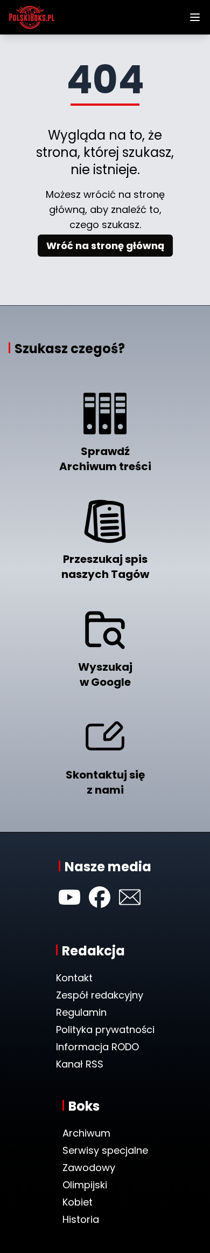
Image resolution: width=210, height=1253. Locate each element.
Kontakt (74, 978)
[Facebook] (99, 897)
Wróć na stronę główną (105, 245)
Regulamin (81, 1012)
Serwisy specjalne (105, 1150)
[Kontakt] (130, 897)
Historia (80, 1219)
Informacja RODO (97, 1047)
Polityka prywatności (105, 1029)
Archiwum (86, 1133)
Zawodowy (88, 1167)
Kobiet (77, 1202)
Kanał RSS (79, 1064)
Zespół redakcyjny (99, 995)
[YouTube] (69, 897)
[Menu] (194, 17)
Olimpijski (84, 1185)
